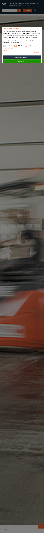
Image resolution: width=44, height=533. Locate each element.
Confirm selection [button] (21, 57)
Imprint (5, 50)
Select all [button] (20, 61)
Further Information (8, 48)
